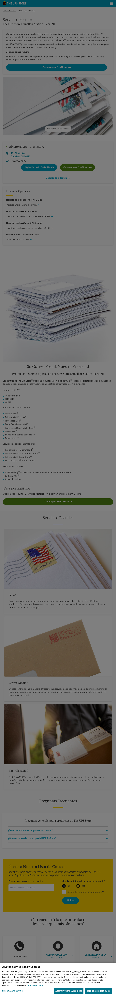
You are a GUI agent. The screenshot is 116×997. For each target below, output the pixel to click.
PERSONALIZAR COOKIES (13, 991)
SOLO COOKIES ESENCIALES (98, 991)
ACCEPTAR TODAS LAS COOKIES (68, 991)
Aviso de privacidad (36, 985)
